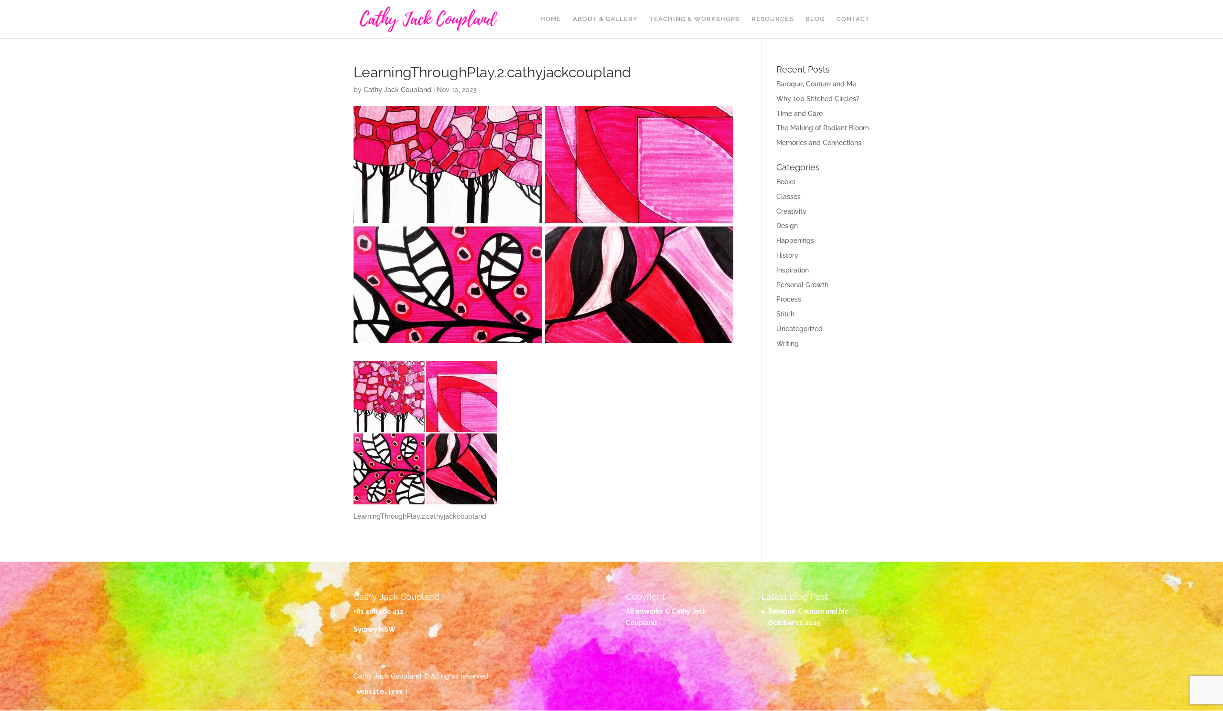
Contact (853, 19)
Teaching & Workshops (695, 19)
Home (550, 19)
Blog (815, 19)
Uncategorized (799, 329)
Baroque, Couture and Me (816, 84)
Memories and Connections (818, 142)
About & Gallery (605, 19)
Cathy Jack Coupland (397, 90)
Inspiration (792, 270)
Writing (787, 343)
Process (788, 299)
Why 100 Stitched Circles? (817, 99)
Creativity (791, 211)
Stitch (785, 314)
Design (787, 226)
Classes (788, 196)
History (787, 255)
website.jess (380, 691)
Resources (772, 19)
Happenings (795, 240)
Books (785, 182)
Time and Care (799, 113)
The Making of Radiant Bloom (822, 128)
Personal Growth (802, 285)
